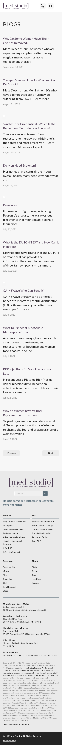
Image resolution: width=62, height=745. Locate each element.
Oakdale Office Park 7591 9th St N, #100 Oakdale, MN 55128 (22, 619)
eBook (6, 571)
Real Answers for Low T (43, 521)
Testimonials (9, 567)
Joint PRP (7, 548)
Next (50, 453)
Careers (35, 583)
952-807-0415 (10, 646)
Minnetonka (44, 695)
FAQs (34, 567)
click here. (44, 708)
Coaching (7, 579)
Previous (11, 453)
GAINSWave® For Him (42, 529)
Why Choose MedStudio (14, 521)
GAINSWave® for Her (13, 529)
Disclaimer (49, 665)
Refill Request (9, 587)
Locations (36, 579)
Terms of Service (37, 665)
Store (5, 590)
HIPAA (28, 665)
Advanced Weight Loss (14, 537)
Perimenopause (10, 533)
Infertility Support (11, 552)
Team (34, 575)
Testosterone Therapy (42, 525)
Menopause (8, 525)
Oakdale (9, 698)
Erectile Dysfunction (41, 533)
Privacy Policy (19, 665)
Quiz (5, 583)
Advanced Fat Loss (41, 537)
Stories (35, 571)
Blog (5, 575)
